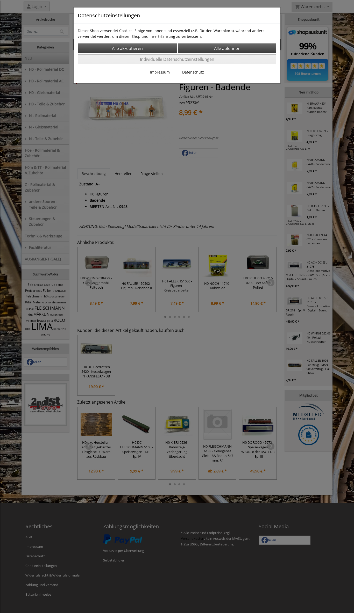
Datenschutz (193, 72)
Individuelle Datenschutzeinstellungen (177, 59)
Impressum (160, 72)
